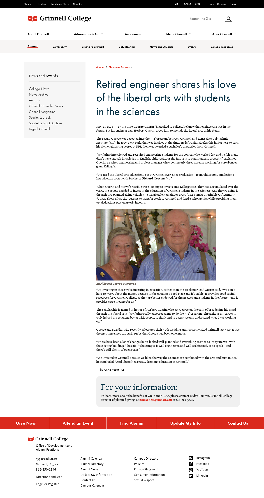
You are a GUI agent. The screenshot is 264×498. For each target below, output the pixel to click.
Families (42, 4)
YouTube (202, 469)
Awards (34, 100)
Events (192, 47)
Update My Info (185, 423)
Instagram (203, 458)
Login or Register (47, 484)
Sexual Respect (144, 480)
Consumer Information (149, 474)
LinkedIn (202, 475)
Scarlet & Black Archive (45, 123)
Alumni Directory (91, 464)
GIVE (197, 4)
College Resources (222, 47)
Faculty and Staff (59, 4)
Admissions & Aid (86, 34)
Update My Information (96, 474)
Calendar (221, 4)
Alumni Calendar (91, 458)
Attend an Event (78, 423)
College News (39, 88)
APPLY (187, 4)
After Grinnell (222, 34)
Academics (133, 34)
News (211, 4)
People (233, 4)
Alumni (76, 4)
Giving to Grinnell (93, 47)
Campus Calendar (92, 485)
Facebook (202, 464)
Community (60, 47)
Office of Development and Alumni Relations (54, 447)
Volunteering (127, 47)
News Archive (38, 94)
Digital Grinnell (39, 129)
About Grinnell (38, 34)
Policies (139, 464)
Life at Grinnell (176, 34)
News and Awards (161, 47)
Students (28, 4)
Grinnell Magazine (42, 111)
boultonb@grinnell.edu (155, 400)
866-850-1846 (46, 469)
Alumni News (89, 469)
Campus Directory (146, 458)
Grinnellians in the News (46, 106)
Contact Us (238, 423)
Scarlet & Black (39, 117)
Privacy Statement (146, 469)
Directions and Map (49, 477)
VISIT (177, 4)
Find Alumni (131, 423)
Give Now (26, 423)
